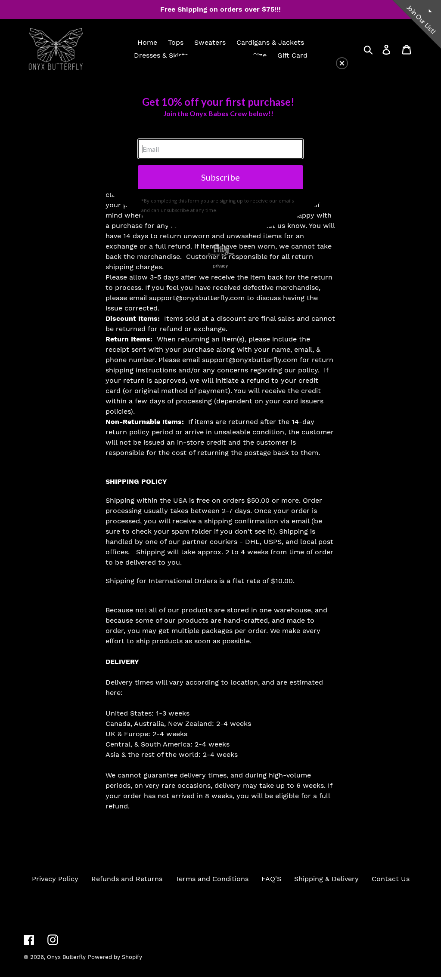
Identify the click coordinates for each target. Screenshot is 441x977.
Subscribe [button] (220, 177)
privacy (220, 266)
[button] (342, 63)
